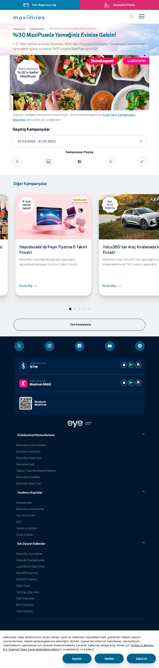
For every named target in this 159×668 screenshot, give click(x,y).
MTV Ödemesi (25, 604)
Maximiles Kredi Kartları (30, 509)
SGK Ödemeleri (25, 598)
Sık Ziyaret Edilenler (31, 543)
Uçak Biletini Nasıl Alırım (30, 566)
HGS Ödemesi (24, 611)
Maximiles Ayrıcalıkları (29, 553)
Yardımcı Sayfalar (29, 492)
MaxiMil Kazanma (27, 573)
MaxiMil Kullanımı (26, 579)
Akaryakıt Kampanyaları (30, 560)
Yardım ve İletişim (26, 528)
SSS (19, 521)
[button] (29, 17)
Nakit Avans (23, 585)
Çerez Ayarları (24, 534)
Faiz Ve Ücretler (25, 515)
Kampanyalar (24, 502)
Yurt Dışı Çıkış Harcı (27, 592)
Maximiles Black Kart (28, 483)
